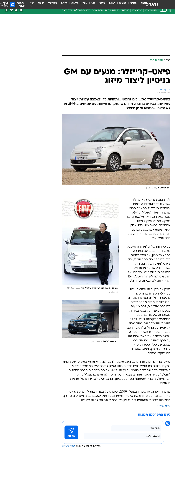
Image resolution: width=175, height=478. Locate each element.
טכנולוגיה (52, 3)
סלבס (102, 3)
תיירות (64, 3)
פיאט (167, 406)
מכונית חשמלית (82, 10)
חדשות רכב (151, 10)
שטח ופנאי (97, 10)
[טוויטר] (11, 10)
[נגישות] (5, 4)
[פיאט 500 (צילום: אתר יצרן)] (116, 152)
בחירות (122, 3)
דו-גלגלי (125, 10)
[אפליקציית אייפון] (16, 10)
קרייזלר (160, 406)
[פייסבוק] (7, 10)
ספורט (133, 3)
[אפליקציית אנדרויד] (21, 10)
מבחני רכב (137, 10)
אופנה (41, 3)
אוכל (85, 3)
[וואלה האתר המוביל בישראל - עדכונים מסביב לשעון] (152, 4)
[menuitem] (131, 5)
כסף (93, 3)
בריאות (74, 3)
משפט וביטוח (112, 10)
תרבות (112, 3)
